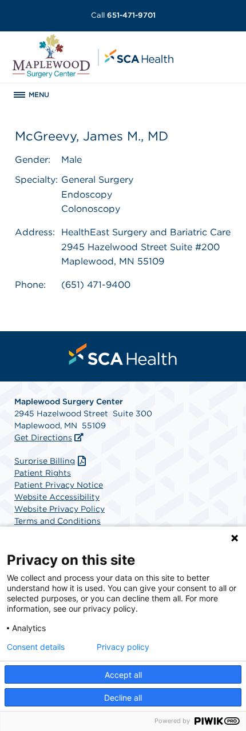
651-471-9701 (123, 15)
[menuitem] (123, 354)
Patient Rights (42, 472)
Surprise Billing (44, 460)
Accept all (123, 675)
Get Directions (43, 437)
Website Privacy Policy (59, 508)
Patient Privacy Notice (58, 484)
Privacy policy (123, 647)
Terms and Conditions (57, 520)
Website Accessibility (57, 496)
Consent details (36, 647)
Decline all (123, 697)
